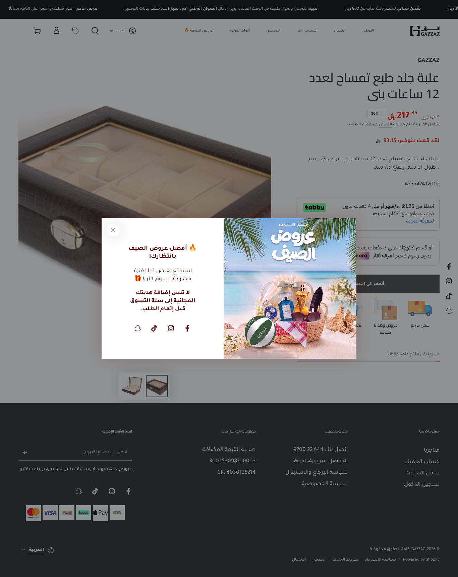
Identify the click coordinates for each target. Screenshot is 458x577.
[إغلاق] (113, 230)
